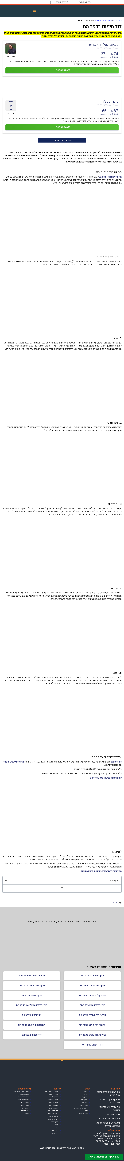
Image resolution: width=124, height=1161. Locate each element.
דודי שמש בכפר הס (31, 1035)
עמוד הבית (117, 20)
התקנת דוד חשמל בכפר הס (31, 1025)
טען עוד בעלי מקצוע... (62, 140)
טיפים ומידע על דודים (103, 20)
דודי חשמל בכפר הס (92, 1044)
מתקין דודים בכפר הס (32, 995)
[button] (34, 10)
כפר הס (115, 902)
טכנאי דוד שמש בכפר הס (92, 1005)
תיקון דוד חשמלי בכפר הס (32, 985)
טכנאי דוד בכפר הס (31, 1015)
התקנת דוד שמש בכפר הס (92, 1025)
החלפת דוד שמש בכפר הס (92, 1035)
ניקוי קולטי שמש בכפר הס (92, 995)
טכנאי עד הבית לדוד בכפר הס (31, 975)
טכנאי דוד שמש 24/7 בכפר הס (31, 1005)
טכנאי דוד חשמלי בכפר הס (92, 1015)
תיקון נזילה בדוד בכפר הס (92, 975)
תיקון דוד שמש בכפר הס (92, 985)
